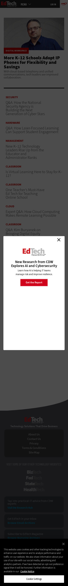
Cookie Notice (27, 571)
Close (59, 240)
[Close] (63, 544)
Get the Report (34, 282)
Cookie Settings (34, 579)
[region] (34, 562)
